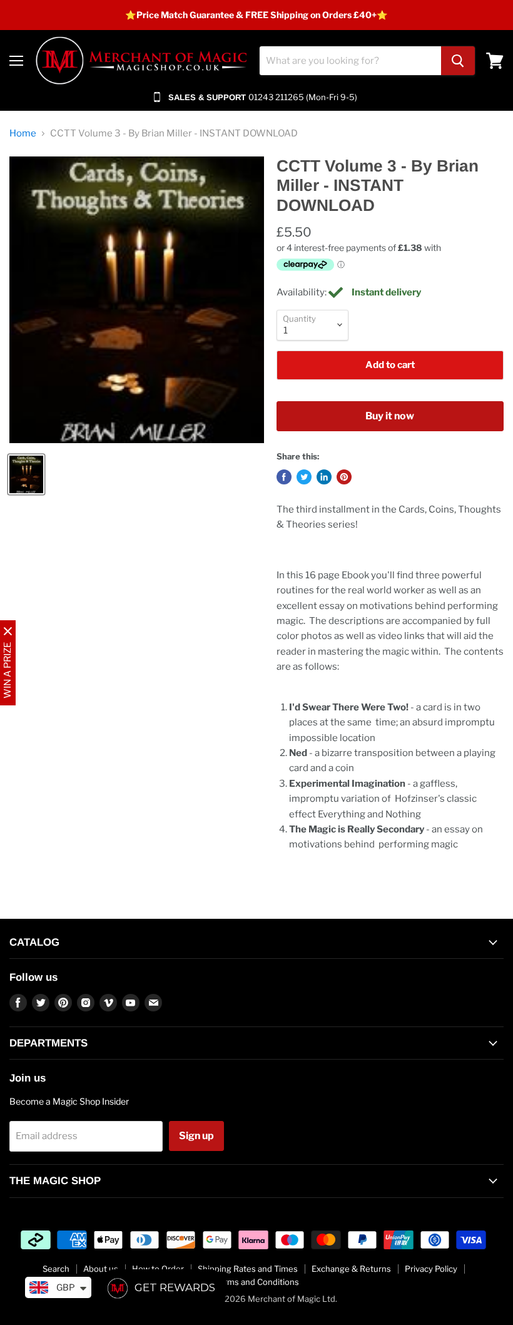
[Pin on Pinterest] (344, 476)
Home (22, 133)
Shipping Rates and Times (248, 1269)
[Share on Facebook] (284, 476)
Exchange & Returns (351, 1269)
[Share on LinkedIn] (324, 476)
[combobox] (350, 60)
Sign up (196, 1136)
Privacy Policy (431, 1269)
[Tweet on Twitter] (304, 476)
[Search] (458, 60)
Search (56, 1269)
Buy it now (389, 416)
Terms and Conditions (257, 1282)
